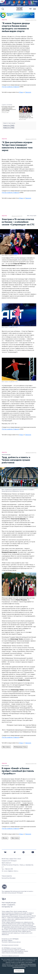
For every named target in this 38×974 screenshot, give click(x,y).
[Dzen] (23, 852)
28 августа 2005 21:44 (30, 20)
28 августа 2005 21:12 (31, 139)
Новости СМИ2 (8, 125)
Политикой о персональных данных (17, 965)
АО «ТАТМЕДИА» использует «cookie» (11, 948)
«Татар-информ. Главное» (10, 87)
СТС (17, 258)
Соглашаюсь (19, 970)
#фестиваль (6, 747)
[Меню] (34, 9)
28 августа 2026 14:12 (31, 452)
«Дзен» (21, 92)
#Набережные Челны (20, 747)
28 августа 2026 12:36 (31, 763)
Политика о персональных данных (11, 942)
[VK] (5, 852)
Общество (4, 19)
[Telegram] (14, 852)
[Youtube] (33, 852)
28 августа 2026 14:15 (17, 216)
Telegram (28, 92)
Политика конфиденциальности (10, 956)
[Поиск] (3, 9)
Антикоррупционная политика (10, 945)
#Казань (5, 838)
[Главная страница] (19, 8)
